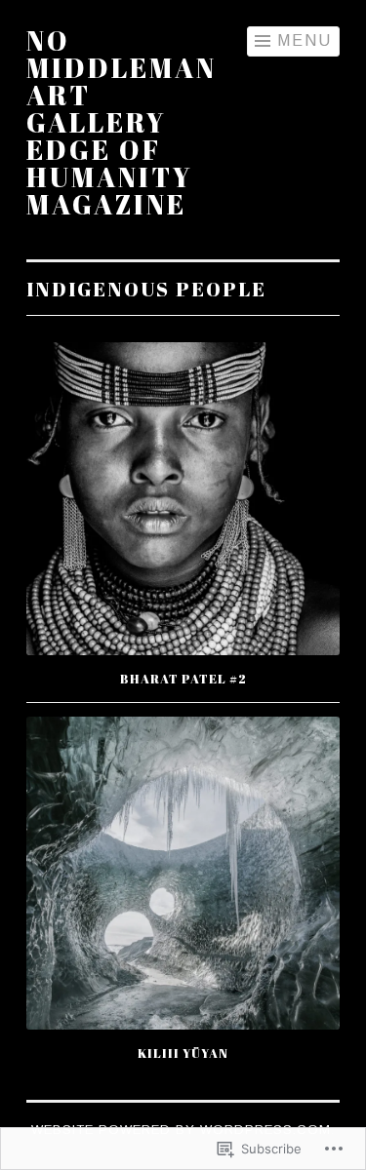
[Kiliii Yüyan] (183, 873)
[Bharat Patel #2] (183, 498)
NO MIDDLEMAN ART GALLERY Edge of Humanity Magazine (121, 121)
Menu (304, 40)
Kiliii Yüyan (183, 1053)
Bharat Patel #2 (183, 678)
